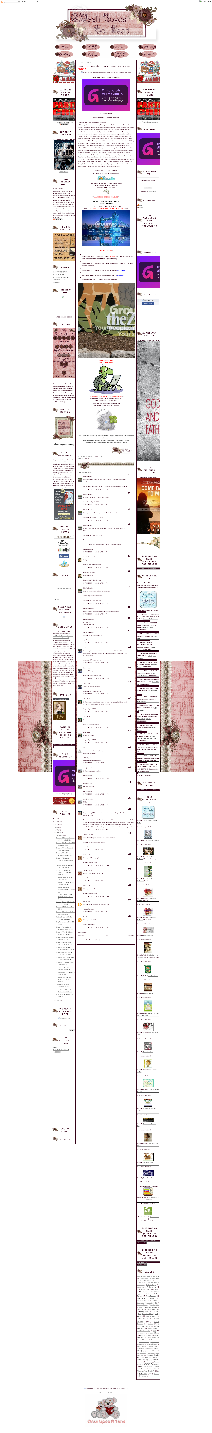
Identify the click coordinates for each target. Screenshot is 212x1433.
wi (158, 1371)
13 (129, 682)
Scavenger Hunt (140, 1348)
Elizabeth (86, 476)
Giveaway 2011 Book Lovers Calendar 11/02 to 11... (65, 883)
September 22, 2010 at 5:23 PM (95, 552)
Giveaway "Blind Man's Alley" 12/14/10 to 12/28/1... (65, 839)
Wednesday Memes (153, 1369)
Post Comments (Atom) (93, 940)
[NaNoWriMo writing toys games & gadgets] (148, 612)
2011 (56, 821)
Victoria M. (86, 835)
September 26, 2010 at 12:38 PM (96, 778)
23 (129, 853)
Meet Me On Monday (143, 1331)
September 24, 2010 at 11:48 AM (96, 763)
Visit (57, 599)
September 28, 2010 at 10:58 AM (96, 865)
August (59, 1000)
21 (129, 809)
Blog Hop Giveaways (145, 1291)
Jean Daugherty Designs (66, 794)
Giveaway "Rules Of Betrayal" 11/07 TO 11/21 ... (65, 878)
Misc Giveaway (141, 1333)
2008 (56, 830)
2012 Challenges (151, 1285)
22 (129, 833)
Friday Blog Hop (153, 1309)
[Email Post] (100, 456)
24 (129, 869)
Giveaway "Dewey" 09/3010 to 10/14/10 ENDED (65, 903)
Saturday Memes (152, 1344)
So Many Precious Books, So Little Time (146, 737)
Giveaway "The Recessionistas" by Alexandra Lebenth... (65, 958)
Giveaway (87, 458)
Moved (55, 1047)
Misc (154, 1330)
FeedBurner (152, 191)
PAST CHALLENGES (59, 280)
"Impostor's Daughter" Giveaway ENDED (62, 985)
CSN (156, 1303)
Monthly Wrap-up (145, 1335)
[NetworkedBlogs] (148, 300)
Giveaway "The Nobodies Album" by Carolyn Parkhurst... (63, 979)
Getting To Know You (151, 1316)
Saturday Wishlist (153, 1346)
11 (129, 647)
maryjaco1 (86, 768)
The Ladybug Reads (146, 674)
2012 (56, 818)
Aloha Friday (145, 1289)
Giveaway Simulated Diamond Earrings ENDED (65, 938)
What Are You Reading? (145, 1371)
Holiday (150, 1324)
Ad (137, 1289)
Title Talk (148, 1362)
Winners (143, 1373)
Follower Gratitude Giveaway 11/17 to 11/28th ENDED (65, 866)
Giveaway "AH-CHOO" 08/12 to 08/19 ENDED (65, 963)
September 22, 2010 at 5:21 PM (95, 505)
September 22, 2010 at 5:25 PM (95, 567)
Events (140, 1307)
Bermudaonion (154, 1217)
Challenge (154, 1300)
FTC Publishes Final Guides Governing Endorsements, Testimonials (63, 636)
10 (129, 631)
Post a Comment (82, 932)
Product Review (155, 1340)
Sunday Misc (151, 1353)
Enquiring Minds (154, 1305)
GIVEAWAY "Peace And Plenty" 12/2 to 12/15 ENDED (63, 872)
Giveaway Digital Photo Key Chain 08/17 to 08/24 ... (64, 953)
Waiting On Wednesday (146, 1366)
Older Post (131, 936)
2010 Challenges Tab (153, 1276)
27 (129, 916)
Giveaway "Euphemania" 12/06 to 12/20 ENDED (65, 844)
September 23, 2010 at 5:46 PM (95, 712)
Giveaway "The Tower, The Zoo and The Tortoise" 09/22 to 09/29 (104, 67)
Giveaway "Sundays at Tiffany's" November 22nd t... (64, 860)
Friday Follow (156, 1311)
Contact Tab (149, 1303)
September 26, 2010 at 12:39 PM (96, 794)
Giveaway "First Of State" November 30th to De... (64, 854)
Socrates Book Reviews (150, 619)
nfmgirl (85, 699)
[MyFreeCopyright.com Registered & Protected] (106, 1389)
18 (129, 767)
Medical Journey (152, 1328)
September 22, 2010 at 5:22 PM (95, 520)
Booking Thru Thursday (146, 1298)
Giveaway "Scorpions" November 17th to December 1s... (65, 889)
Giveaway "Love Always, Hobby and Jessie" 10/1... (64, 928)
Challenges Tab (140, 1303)
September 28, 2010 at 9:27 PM (95, 927)
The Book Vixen (148, 1163)
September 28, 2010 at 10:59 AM (96, 881)
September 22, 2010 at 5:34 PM (95, 603)
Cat (84, 810)
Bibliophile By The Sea (144, 719)
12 (129, 667)
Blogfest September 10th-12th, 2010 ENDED (65, 923)
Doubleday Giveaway (142, 1305)
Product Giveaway (143, 1340)
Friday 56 (140, 1309)
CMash (139, 205)
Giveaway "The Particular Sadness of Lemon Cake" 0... (65, 948)
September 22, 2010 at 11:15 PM (96, 663)
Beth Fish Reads (153, 976)
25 (129, 885)
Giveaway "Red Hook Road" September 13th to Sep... (64, 933)
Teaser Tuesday (142, 1359)
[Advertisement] (61, 1089)
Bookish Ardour (148, 627)
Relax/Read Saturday (144, 1342)
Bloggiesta (139, 1294)
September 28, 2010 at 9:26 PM (95, 912)
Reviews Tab (141, 1344)
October (59, 832)
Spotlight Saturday (141, 1353)
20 (129, 798)
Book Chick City (148, 935)
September (60, 835)
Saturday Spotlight (141, 1346)
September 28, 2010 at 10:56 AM (96, 850)
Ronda (85, 901)
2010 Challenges (141, 1276)
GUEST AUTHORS (58, 274)
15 (129, 716)
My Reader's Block (153, 840)
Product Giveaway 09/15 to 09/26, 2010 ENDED (64, 918)
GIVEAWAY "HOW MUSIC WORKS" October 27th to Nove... (64, 897)
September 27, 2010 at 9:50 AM (96, 830)
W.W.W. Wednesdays (151, 1364)
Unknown (140, 208)
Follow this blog (148, 303)
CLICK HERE (63, 172)
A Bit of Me (151, 1287)
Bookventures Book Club (143, 1300)
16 (129, 731)
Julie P (85, 648)
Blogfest (155, 1291)
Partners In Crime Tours (153, 1337)
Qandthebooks (87, 557)
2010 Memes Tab (144, 1278)
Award (157, 1289)
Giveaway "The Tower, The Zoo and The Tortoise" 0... (65, 913)
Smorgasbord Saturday (152, 1351)
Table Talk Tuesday (151, 1357)
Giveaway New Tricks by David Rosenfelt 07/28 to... (65, 973)
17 (129, 747)
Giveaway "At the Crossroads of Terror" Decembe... (65, 849)
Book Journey (141, 701)
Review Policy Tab (154, 1342)
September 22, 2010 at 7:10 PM (95, 627)
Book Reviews (151, 1296)
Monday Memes (154, 1333)
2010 (56, 824)
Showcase (148, 1348)
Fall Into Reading (151, 1307)
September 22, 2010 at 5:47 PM (95, 614)
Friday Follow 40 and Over (145, 1314)
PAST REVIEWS (57, 282)
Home (106, 936)
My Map (139, 1072)
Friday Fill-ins (144, 1312)
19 (129, 782)
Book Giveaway (148, 1294)
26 (129, 900)
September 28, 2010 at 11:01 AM (96, 896)
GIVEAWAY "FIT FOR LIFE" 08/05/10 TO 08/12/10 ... (64, 968)
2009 (56, 827)
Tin (84, 748)
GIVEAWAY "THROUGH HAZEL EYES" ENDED (64, 990)
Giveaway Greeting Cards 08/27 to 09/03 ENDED (64, 943)
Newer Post (81, 936)
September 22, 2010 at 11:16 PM (96, 678)
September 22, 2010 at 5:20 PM (95, 489)
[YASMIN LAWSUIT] (106, 1430)
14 (129, 698)
